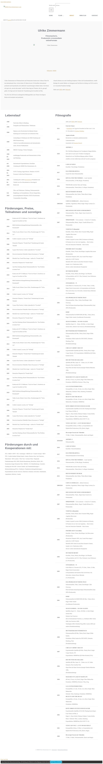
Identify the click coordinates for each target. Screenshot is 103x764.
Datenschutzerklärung (63, 749)
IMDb (60, 89)
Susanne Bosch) (78, 143)
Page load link (4, 759)
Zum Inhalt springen (6, 2)
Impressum (54, 749)
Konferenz (69, 128)
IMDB (54, 70)
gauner (9, 20)
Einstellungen (56, 762)
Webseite (79, 121)
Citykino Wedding (79, 131)
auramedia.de (28, 179)
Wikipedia (49, 70)
